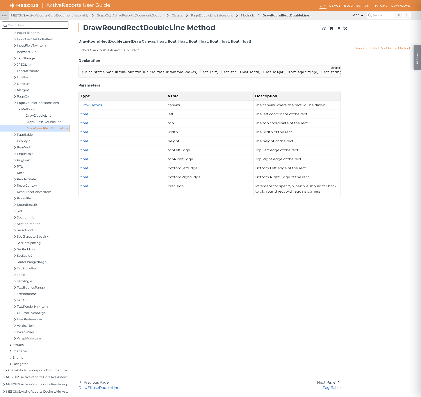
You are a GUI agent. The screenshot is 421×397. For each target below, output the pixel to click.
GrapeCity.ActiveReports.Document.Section (130, 15)
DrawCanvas (91, 105)
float (84, 114)
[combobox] (35, 25)
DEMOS (335, 5)
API (323, 5)
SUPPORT (363, 5)
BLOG (348, 5)
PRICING (381, 5)
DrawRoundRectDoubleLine (285, 15)
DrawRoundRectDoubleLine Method (382, 48)
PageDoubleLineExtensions (212, 15)
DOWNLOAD (400, 5)
